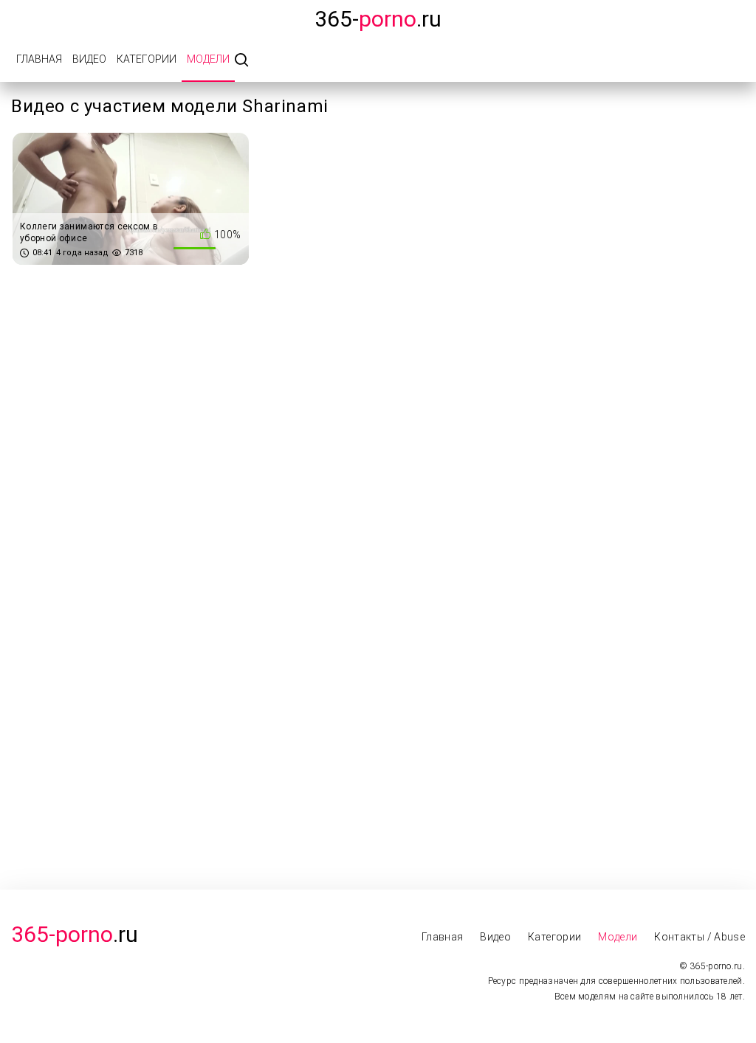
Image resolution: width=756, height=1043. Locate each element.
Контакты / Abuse (699, 937)
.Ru (74, 934)
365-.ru (378, 19)
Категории (146, 59)
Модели (208, 59)
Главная (39, 59)
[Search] (241, 61)
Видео (89, 59)
